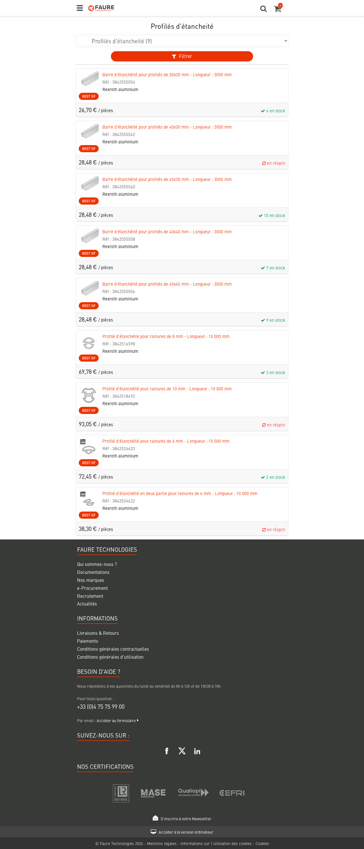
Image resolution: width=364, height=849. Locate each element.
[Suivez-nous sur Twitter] (182, 750)
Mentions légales (162, 843)
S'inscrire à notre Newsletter (185, 818)
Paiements (87, 641)
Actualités (87, 603)
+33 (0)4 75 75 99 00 (101, 706)
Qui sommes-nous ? (97, 564)
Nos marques (90, 580)
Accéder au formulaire (116, 720)
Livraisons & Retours (98, 633)
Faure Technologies (117, 843)
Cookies (262, 843)
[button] (265, 10)
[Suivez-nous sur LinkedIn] (197, 750)
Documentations (93, 572)
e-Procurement (92, 588)
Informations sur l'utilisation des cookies (217, 843)
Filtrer (185, 56)
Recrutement (90, 596)
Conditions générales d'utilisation (110, 657)
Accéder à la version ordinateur (185, 832)
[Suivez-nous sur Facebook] (167, 750)
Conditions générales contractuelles (113, 649)
